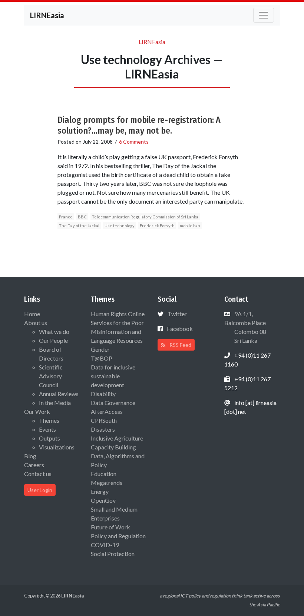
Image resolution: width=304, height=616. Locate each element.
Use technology (120, 225)
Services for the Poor (117, 322)
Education (103, 473)
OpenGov (103, 500)
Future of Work (110, 526)
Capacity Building (113, 447)
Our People (53, 340)
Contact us (38, 473)
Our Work (37, 411)
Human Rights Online (118, 313)
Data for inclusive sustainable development (113, 376)
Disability (103, 393)
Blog (30, 455)
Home (32, 313)
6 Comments (134, 141)
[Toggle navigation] (263, 15)
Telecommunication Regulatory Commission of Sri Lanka (145, 216)
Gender (100, 349)
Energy (100, 491)
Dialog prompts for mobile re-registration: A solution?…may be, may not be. (139, 125)
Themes (49, 420)
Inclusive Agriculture (117, 438)
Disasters (103, 429)
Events (47, 429)
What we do (54, 331)
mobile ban (190, 225)
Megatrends (106, 482)
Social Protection (113, 553)
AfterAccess (107, 411)
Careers (34, 464)
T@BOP (101, 358)
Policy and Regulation (118, 535)
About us (35, 322)
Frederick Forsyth (157, 225)
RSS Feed (179, 345)
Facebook (180, 328)
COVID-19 (105, 544)
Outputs (49, 438)
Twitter (177, 313)
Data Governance (113, 402)
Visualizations (57, 447)
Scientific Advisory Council (51, 376)
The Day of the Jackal (79, 225)
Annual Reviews (59, 393)
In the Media (55, 402)
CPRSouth (104, 420)
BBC (82, 216)
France (66, 216)
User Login (39, 490)
